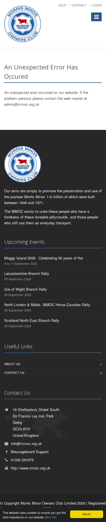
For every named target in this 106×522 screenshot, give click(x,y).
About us (12, 363)
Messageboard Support (30, 451)
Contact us (14, 372)
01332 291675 (22, 459)
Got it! (86, 514)
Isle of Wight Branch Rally (25, 289)
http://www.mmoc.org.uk (30, 468)
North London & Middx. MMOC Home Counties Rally (47, 304)
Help (62, 5)
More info (51, 517)
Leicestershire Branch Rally (26, 273)
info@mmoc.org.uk (26, 443)
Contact (79, 5)
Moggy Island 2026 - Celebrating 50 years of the (43, 258)
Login (97, 5)
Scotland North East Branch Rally (31, 320)
